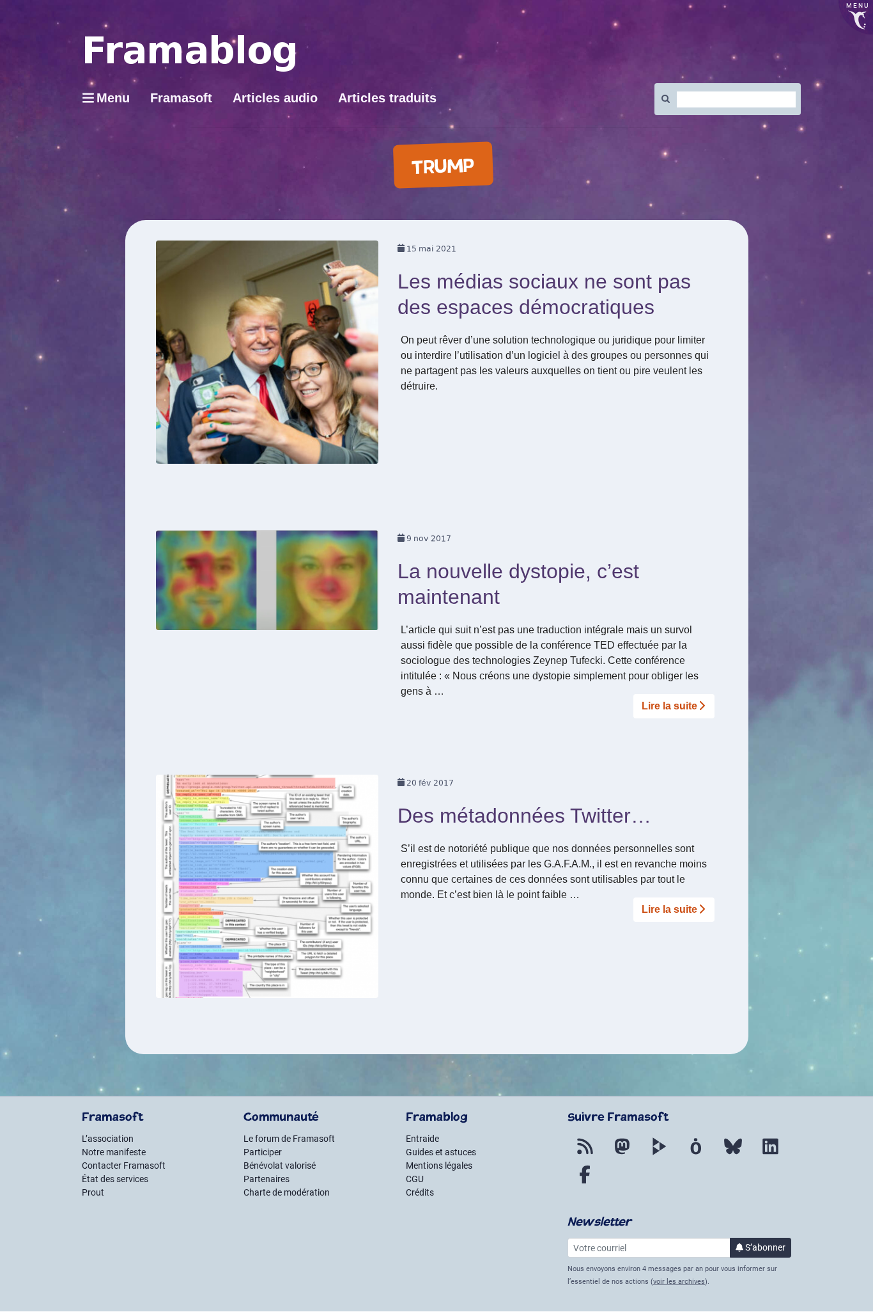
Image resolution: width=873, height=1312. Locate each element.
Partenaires (266, 1179)
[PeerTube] (659, 1154)
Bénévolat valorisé (279, 1165)
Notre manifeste (114, 1152)
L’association (108, 1139)
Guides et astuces (441, 1152)
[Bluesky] (733, 1154)
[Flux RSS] (585, 1154)
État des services (115, 1179)
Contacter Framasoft (124, 1165)
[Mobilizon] (696, 1154)
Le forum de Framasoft (289, 1139)
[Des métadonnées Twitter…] (267, 890)
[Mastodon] (622, 1154)
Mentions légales (439, 1165)
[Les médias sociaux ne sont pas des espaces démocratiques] (267, 356)
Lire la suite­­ (669, 705)
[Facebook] (585, 1182)
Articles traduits (387, 98)
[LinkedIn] (770, 1154)
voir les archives (679, 1281)
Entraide (422, 1139)
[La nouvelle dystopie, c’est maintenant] (267, 584)
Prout (93, 1192)
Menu (113, 98)
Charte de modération (286, 1192)
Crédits (420, 1192)
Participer (262, 1152)
